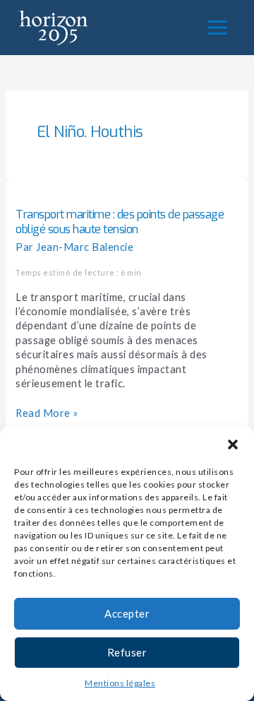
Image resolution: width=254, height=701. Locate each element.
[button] (233, 444)
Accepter (127, 613)
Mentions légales (120, 683)
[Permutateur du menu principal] (217, 27)
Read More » (47, 412)
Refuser (127, 652)
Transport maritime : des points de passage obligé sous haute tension (120, 222)
